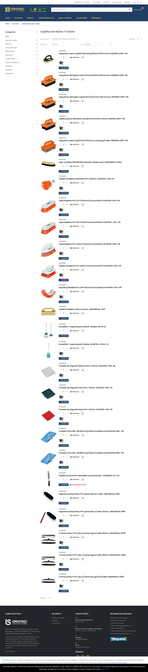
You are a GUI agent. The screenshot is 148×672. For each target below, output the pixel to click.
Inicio (7, 18)
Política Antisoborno (117, 628)
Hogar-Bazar (10, 59)
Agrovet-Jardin (11, 40)
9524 (7, 37)
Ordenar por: (45, 39)
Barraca (8, 44)
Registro (127, 2)
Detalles (55, 620)
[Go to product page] (48, 59)
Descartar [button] (105, 669)
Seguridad (9, 73)
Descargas (97, 2)
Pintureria (8, 66)
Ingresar (136, 10)
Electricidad (9, 51)
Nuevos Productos (46, 18)
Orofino (7, 660)
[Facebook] (135, 2)
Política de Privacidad (118, 620)
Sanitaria (8, 70)
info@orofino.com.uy (82, 647)
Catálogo (18, 18)
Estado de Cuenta (58, 618)
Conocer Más (10, 651)
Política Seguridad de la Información (123, 631)
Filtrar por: (43, 44)
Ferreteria (9, 55)
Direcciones (56, 623)
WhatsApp (141, 2)
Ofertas (30, 18)
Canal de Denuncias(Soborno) (121, 633)
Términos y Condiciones (118, 618)
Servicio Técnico (65, 18)
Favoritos (106, 2)
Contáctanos (117, 2)
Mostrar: (132, 39)
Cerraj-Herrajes (11, 48)
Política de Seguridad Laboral (120, 626)
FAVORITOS (64, 68)
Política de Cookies (117, 623)
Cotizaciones (81, 18)
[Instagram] (138, 2)
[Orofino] (27, 9)
